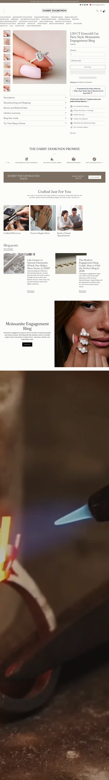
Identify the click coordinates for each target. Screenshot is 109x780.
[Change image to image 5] (7, 65)
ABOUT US (3, 26)
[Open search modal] (97, 11)
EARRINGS (14, 19)
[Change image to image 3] (7, 49)
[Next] (5, 11)
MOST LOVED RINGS (56, 24)
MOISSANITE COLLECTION (22, 17)
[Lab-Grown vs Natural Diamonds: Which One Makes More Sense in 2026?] (19, 273)
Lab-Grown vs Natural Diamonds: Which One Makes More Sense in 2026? (38, 264)
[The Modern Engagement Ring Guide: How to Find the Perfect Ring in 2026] (71, 273)
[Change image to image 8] (7, 88)
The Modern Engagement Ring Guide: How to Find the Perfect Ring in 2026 (89, 265)
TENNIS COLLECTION (8, 24)
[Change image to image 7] (7, 80)
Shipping (73, 82)
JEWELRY (75, 19)
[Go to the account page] (101, 11)
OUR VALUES (20, 26)
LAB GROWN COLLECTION (29, 19)
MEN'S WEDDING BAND (8, 21)
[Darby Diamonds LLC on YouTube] (87, 5)
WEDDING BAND (57, 17)
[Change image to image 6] (7, 72)
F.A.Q (11, 26)
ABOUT (68, 24)
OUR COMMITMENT (33, 26)
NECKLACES (4, 19)
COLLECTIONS (5, 17)
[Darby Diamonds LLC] (54, 10)
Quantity (73, 50)
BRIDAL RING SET (71, 17)
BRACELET (21, 24)
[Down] (7, 90)
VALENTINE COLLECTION (28, 21)
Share (74, 133)
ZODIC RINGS (42, 24)
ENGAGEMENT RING (41, 17)
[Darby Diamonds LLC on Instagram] (82, 5)
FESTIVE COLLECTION (63, 21)
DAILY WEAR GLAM (46, 21)
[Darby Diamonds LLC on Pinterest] (85, 5)
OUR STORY (77, 24)
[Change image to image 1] (7, 33)
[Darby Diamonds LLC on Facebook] (80, 5)
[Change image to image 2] (7, 41)
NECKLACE (31, 24)
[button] (87, 72)
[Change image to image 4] (7, 57)
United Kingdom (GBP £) (98, 5)
